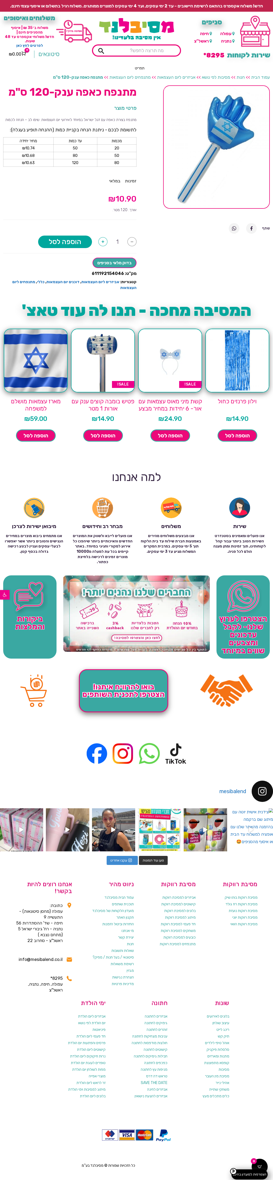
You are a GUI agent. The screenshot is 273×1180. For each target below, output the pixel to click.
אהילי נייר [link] (222, 1083)
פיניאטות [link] (99, 1029)
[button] (139, 68)
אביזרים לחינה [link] (157, 1089)
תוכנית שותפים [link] (123, 904)
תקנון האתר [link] (125, 917)
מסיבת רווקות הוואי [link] (244, 924)
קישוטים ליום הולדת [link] (91, 1049)
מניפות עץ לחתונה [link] (154, 1069)
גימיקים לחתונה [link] (155, 1023)
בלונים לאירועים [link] (218, 1016)
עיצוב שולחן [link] (220, 1023)
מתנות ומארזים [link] (218, 1056)
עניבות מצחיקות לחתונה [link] (149, 1036)
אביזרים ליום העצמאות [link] (176, 77)
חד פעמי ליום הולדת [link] (91, 1036)
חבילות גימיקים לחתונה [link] (150, 1056)
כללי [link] (41, 282)
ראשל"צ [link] (201, 41)
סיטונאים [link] (48, 54)
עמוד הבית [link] (260, 77)
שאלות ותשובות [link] (122, 950)
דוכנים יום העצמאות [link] (62, 282)
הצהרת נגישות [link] (123, 977)
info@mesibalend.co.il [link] (41, 959)
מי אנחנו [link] (128, 930)
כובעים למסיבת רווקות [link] (179, 937)
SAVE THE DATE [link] (154, 1083)
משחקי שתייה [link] (219, 1089)
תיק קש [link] (223, 1036)
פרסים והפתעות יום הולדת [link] (87, 1043)
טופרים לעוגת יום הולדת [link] (88, 1063)
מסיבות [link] (224, 1069)
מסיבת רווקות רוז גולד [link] (242, 904)
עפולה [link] (225, 33)
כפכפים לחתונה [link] (155, 1063)
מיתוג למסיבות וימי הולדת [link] (87, 1089)
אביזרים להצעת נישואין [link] (151, 1096)
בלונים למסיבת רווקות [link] (180, 911)
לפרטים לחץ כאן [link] (29, 45)
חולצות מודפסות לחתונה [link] (149, 1043)
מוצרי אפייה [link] (97, 1076)
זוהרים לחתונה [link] (157, 1029)
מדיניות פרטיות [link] (123, 984)
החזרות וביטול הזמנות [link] (118, 924)
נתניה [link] (226, 41)
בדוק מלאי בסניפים (114, 262)
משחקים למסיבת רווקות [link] (178, 930)
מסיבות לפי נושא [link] (216, 77)
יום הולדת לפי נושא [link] (92, 1023)
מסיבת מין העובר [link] (217, 1076)
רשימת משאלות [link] (122, 964)
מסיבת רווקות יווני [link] (245, 917)
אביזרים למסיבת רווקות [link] (179, 897)
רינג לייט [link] (222, 1029)
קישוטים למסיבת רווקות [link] (178, 904)
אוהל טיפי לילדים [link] (217, 1043)
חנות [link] (240, 77)
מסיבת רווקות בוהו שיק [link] (241, 897)
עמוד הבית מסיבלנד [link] (119, 897)
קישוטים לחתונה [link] (155, 1049)
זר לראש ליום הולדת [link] (91, 1083)
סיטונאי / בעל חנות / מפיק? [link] (113, 957)
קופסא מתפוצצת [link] (216, 1063)
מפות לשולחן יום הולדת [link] (89, 1069)
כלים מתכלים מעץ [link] (216, 1096)
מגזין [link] (130, 970)
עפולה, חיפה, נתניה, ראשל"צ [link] (45, 987)
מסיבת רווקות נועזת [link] (243, 911)
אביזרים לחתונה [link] (156, 1016)
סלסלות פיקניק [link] (218, 1049)
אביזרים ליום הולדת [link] (92, 1016)
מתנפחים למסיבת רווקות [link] (178, 944)
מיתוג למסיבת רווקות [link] (180, 917)
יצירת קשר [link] (126, 937)
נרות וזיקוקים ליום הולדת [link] (88, 1056)
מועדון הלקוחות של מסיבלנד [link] (113, 911)
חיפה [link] (204, 33)
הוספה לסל (65, 242)
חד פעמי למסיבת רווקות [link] (178, 924)
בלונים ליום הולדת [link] (93, 1096)
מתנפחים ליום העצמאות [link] (130, 77)
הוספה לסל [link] (237, 435)
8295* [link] (56, 978)
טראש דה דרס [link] (156, 1076)
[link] (5, 595)
